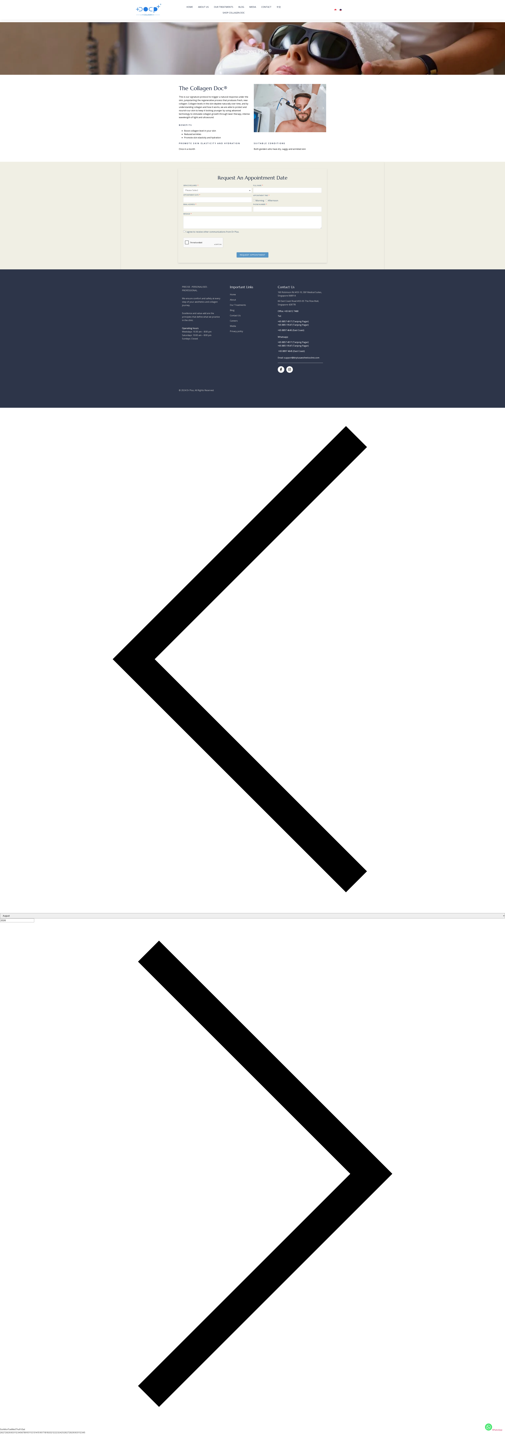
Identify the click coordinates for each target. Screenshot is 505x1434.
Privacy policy (236, 331)
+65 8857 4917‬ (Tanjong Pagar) (293, 321)
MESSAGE (186, 214)
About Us (203, 7)
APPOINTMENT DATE (191, 195)
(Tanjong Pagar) (302, 342)
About (233, 299)
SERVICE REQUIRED (190, 186)
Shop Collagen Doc (234, 12)
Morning (260, 200)
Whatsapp (283, 336)
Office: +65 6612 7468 (288, 311)
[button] (256, 108)
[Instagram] (289, 369)
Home (189, 7)
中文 (279, 7)
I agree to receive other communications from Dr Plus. (212, 231)
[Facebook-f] (281, 369)
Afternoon (273, 200)
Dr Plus (190, 390)
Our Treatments (223, 7)
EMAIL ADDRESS (189, 205)
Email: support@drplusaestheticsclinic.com (298, 357)
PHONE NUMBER (259, 205)
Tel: (279, 316)
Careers (234, 320)
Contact (266, 7)
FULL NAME (257, 186)
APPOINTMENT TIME (260, 196)
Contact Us (235, 315)
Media (252, 7)
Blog (241, 7)
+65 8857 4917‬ (285, 342)
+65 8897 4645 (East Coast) (291, 330)
